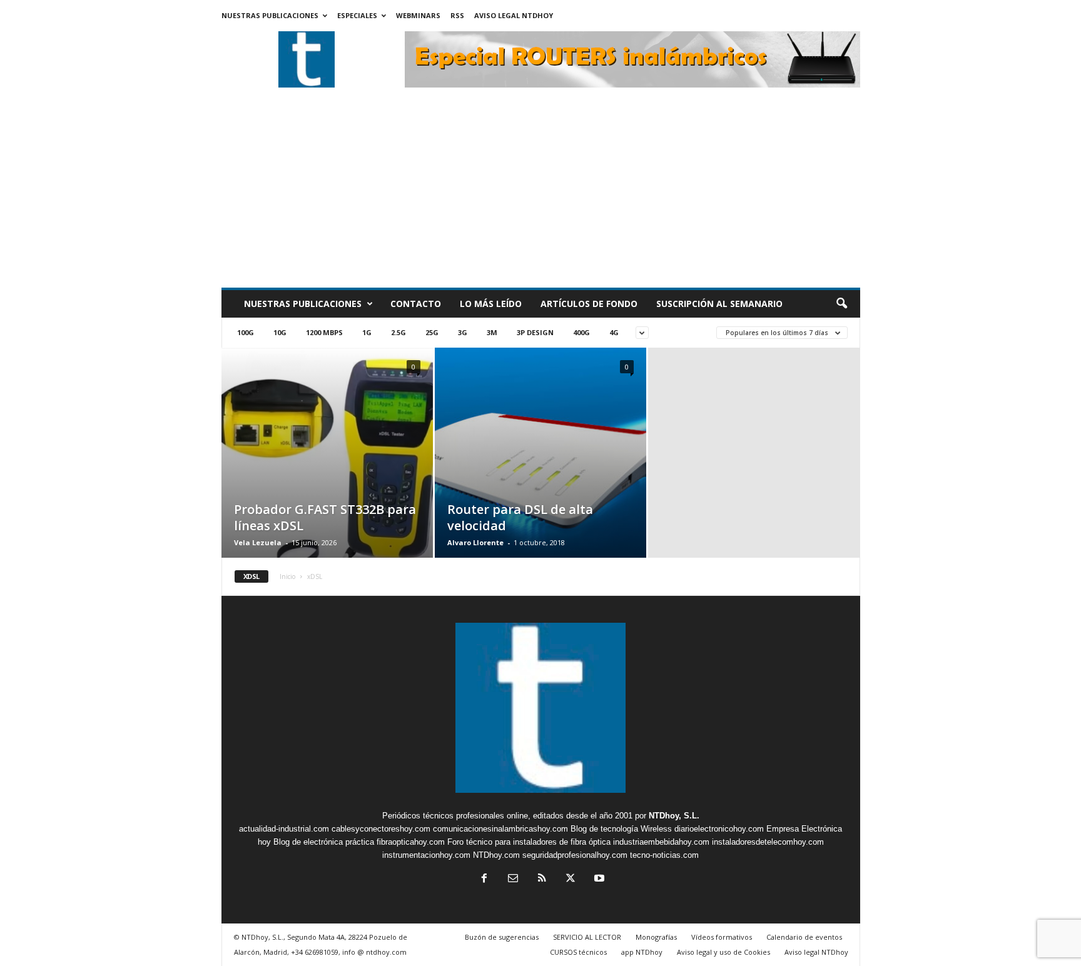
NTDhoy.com (496, 855)
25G (432, 332)
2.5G (398, 332)
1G (367, 332)
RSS (457, 15)
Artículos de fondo (588, 303)
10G (280, 332)
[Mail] (513, 879)
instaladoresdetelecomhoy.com (768, 842)
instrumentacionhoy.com (426, 855)
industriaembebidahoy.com (661, 842)
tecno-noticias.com (664, 855)
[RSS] (541, 879)
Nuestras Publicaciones (269, 15)
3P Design (535, 332)
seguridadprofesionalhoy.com (574, 855)
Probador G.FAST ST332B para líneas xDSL (325, 517)
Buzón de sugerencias (502, 937)
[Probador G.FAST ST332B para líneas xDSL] (327, 471)
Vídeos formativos (721, 937)
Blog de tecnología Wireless (621, 828)
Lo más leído (491, 303)
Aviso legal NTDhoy (513, 15)
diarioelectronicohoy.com (719, 828)
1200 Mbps (324, 332)
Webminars (418, 15)
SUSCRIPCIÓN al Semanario (719, 303)
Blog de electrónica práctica (323, 842)
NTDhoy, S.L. (674, 815)
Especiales (357, 15)
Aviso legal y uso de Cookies (723, 952)
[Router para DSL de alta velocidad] (540, 471)
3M (492, 332)
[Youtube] (598, 879)
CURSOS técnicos (578, 952)
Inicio (287, 576)
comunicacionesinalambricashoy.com (500, 828)
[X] (570, 879)
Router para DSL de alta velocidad (520, 517)
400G (581, 332)
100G (245, 332)
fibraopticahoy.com (411, 842)
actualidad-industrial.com (284, 828)
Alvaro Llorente (475, 542)
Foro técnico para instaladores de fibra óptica (529, 842)
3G (462, 332)
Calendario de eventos (804, 937)
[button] (841, 304)
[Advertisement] (540, 193)
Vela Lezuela (258, 542)
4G (614, 332)
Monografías (656, 937)
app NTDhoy (641, 952)
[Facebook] (484, 879)
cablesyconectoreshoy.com (381, 828)
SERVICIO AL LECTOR (587, 937)
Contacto (415, 303)
